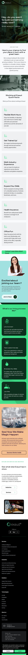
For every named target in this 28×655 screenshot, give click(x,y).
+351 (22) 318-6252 (9, 639)
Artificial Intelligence (6, 544)
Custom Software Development (9, 555)
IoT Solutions (5, 549)
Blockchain (4, 605)
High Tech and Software (7, 569)
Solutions (4, 578)
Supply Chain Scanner (6, 581)
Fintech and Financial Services (8, 571)
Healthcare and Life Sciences (8, 567)
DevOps (3, 607)
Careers (3, 617)
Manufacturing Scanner (7, 583)
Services (4, 541)
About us (4, 612)
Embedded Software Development (9, 546)
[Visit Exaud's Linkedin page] (14, 532)
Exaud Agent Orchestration (8, 585)
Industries (4, 559)
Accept (19, 651)
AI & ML (3, 595)
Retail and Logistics (6, 573)
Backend (4, 603)
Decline (8, 651)
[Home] (6, 2)
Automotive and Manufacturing (9, 563)
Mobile (3, 599)
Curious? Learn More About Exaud (14, 252)
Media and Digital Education (8, 565)
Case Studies (4, 619)
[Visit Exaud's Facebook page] (10, 532)
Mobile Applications (6, 551)
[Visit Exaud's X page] (17, 532)
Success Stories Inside (14, 452)
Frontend (4, 601)
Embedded (4, 597)
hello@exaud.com (11, 626)
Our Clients (4, 615)
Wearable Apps (5, 553)
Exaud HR (4, 587)
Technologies (5, 592)
